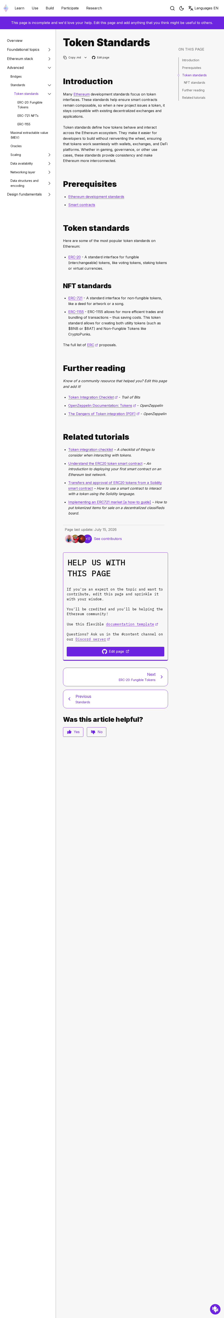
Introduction (190, 60)
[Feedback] (215, 1309)
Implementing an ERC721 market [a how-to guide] (109, 502)
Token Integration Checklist (93, 397)
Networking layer (22, 172)
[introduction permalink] (61, 81)
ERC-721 (75, 298)
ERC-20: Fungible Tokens (30, 104)
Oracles (16, 146)
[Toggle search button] (172, 8)
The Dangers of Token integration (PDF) (104, 414)
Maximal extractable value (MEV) (29, 135)
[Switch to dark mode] (181, 8)
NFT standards (194, 82)
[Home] (6, 8)
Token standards (26, 93)
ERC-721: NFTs (28, 115)
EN (206, 8)
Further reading (193, 90)
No (100, 732)
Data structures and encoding (24, 183)
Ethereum (82, 94)
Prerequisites (191, 68)
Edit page (100, 58)
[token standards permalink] (61, 228)
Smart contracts (81, 205)
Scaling (15, 155)
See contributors (108, 538)
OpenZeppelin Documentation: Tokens (102, 405)
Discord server (92, 639)
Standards (17, 85)
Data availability (21, 163)
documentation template (132, 624)
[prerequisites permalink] (61, 184)
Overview (15, 40)
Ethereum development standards (96, 196)
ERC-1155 (24, 124)
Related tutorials (193, 97)
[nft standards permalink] (61, 286)
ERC (92, 345)
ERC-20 (74, 257)
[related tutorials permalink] (61, 437)
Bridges (16, 76)
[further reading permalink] (61, 368)
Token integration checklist (90, 449)
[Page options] (85, 57)
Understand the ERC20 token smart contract (105, 463)
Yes (77, 732)
